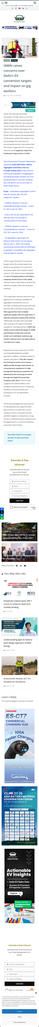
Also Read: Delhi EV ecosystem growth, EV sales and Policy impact (19, 438)
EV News (6, 60)
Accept (19, 1011)
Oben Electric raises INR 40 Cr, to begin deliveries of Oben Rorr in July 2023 (19, 534)
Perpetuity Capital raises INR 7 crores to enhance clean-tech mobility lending (18, 604)
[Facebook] (2, 509)
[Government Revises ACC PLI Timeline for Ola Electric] (19, 658)
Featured (14, 60)
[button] (36, 993)
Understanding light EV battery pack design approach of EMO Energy (18, 642)
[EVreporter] (3, 3)
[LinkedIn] (2, 515)
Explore (30, 110)
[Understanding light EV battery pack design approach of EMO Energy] (19, 619)
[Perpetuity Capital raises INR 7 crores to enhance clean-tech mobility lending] (19, 580)
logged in (14, 701)
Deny (19, 1017)
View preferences (20, 1022)
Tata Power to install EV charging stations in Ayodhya (19, 555)
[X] (2, 512)
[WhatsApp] (2, 518)
